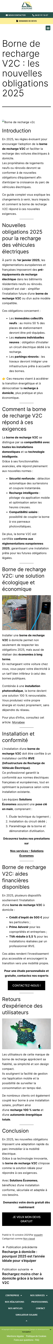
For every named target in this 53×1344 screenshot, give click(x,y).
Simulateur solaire (26, 1314)
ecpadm (38, 1234)
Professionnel (39, 1302)
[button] (48, 28)
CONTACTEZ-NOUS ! (26, 985)
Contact (40, 1308)
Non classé (29, 1238)
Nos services (37, 1295)
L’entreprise (12, 1295)
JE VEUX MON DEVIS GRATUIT (27, 1219)
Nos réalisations (14, 1302)
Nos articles (15, 1308)
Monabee (18, 722)
